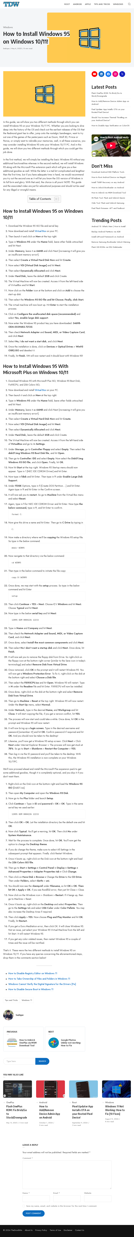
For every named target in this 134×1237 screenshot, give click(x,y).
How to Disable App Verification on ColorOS (110, 125)
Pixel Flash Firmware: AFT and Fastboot (108, 208)
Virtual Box (40, 231)
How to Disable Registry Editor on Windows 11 (32, 973)
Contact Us (79, 1230)
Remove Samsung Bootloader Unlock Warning (111, 242)
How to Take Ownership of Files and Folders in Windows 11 (39, 978)
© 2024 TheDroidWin (12, 1230)
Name (26, 1193)
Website (87, 1193)
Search (42, 1061)
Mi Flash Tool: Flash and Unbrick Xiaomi (108, 197)
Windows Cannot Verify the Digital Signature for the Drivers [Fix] (42, 984)
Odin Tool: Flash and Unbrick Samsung (108, 203)
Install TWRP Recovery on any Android (108, 182)
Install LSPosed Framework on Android (108, 236)
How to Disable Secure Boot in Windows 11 (30, 989)
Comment (28, 1158)
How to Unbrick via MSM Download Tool (109, 192)
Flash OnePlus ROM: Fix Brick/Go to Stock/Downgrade (107, 95)
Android (43, 1102)
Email (56, 1193)
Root (74, 1102)
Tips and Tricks (11, 1000)
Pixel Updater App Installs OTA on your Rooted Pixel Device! (108, 111)
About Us (29, 1230)
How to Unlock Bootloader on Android (108, 187)
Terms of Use (55, 1230)
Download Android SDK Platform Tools (108, 172)
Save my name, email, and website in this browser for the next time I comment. (61, 1206)
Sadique (6, 48)
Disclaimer (68, 1230)
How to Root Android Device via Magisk (108, 177)
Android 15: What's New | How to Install (108, 226)
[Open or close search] (129, 4)
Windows (8, 27)
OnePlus (10, 1102)
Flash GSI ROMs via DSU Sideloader (107, 247)
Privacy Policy (41, 1230)
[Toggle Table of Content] (55, 199)
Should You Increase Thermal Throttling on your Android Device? (109, 119)
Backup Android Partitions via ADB (106, 231)
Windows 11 (27, 1000)
